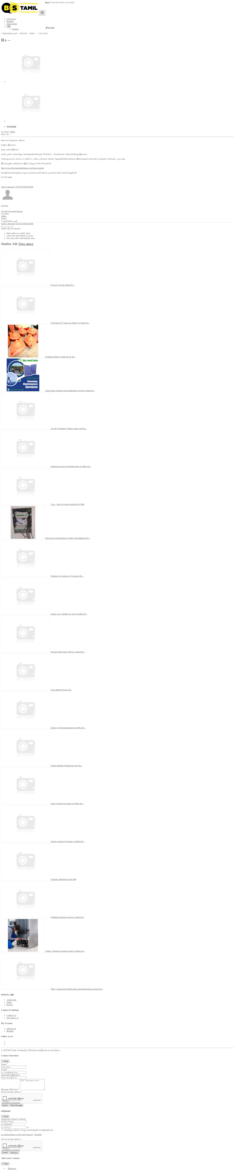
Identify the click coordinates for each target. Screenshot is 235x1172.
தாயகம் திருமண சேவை (12, 211)
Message (10, 1089)
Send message (16, 1105)
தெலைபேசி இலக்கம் (10, 1075)
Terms (9, 1002)
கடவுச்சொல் (6, 1124)
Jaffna (12, 132)
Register (10, 21)
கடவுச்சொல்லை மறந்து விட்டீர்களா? (17, 1134)
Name (4, 1064)
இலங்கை (12, 1168)
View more (25, 244)
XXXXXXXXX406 (24, 187)
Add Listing (12, 24)
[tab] (120, 126)
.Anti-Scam (11, 1000)
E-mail (4, 1069)
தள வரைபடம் (12, 1018)
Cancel (5, 1105)
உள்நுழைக (11, 19)
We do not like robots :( (11, 1092)
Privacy (10, 1005)
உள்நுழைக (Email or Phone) (13, 1119)
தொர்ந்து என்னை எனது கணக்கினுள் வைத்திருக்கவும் (28, 1130)
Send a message (8, 187)
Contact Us (11, 1015)
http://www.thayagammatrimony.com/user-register (22, 168)
